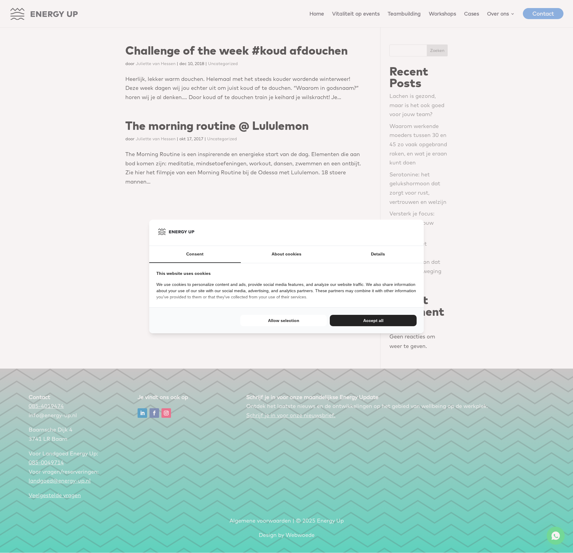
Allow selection (283, 320)
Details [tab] (378, 254)
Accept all (373, 320)
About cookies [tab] (286, 254)
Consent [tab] (195, 254)
